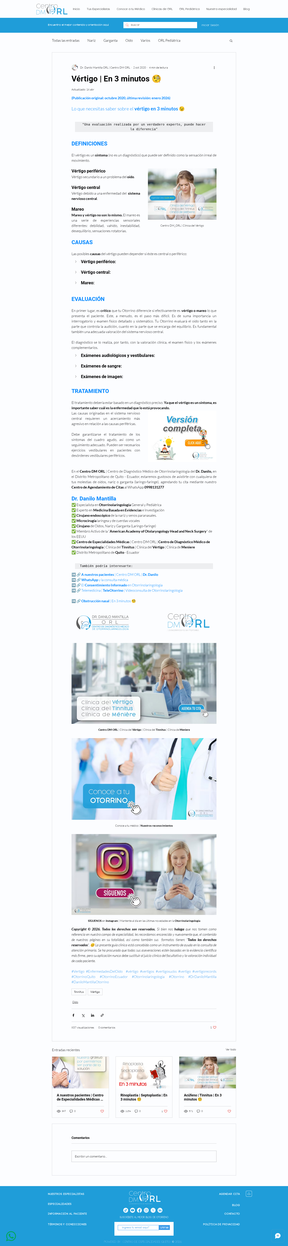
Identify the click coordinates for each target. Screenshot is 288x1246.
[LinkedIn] (160, 1210)
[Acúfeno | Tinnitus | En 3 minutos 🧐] (207, 1072)
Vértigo (95, 992)
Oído (129, 40)
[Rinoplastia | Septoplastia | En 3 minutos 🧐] (144, 1072)
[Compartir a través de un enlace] (102, 1015)
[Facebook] (139, 1210)
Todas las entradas (66, 40)
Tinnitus (79, 992)
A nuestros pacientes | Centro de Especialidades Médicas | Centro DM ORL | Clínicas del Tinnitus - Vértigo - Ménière (80, 1097)
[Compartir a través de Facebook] (73, 1015)
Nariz (91, 40)
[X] (153, 1210)
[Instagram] (146, 1210)
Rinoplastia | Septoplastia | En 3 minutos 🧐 (143, 1097)
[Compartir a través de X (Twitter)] (83, 1015)
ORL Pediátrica (169, 40)
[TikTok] (125, 1210)
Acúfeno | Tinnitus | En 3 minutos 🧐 (203, 1097)
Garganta (110, 40)
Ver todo (231, 1049)
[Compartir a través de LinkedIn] (92, 1015)
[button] (231, 40)
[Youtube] (132, 1210)
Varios (145, 40)
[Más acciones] (214, 67)
